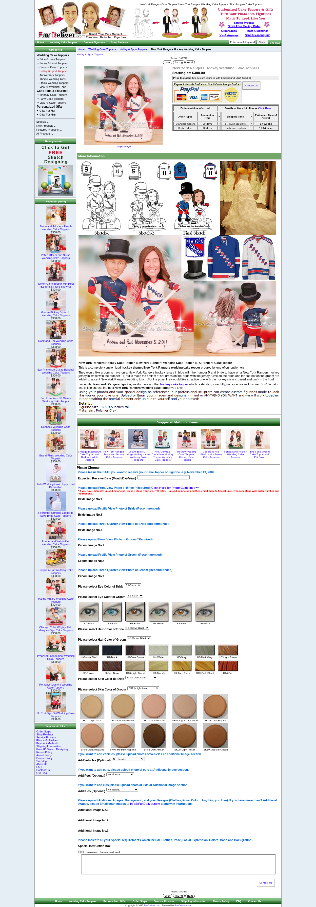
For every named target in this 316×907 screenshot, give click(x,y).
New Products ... (46, 125)
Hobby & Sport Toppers (133, 49)
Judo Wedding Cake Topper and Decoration (56, 486)
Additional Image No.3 (93, 831)
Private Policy (44, 758)
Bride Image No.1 (90, 499)
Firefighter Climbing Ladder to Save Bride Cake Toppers (55, 514)
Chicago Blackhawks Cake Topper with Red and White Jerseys (89, 455)
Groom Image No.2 (91, 561)
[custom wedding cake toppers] (82, 39)
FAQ (39, 767)
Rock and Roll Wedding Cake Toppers (55, 342)
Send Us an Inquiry (257, 35)
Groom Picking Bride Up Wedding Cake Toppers (55, 314)
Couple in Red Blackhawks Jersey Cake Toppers (211, 454)
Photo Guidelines (257, 30)
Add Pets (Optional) (91, 776)
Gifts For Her (47, 110)
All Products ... (45, 133)
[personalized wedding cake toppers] (172, 38)
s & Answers (228, 35)
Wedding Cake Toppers (64, 42)
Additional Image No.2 (93, 820)
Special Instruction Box (94, 846)
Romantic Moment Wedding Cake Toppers (55, 686)
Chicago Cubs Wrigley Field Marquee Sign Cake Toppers (56, 629)
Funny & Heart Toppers (54, 63)
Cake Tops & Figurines (52, 90)
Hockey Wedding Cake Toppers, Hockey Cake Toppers (187, 455)
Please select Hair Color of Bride (101, 629)
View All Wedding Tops (53, 86)
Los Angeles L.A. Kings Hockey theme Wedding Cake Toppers (138, 455)
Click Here (264, 108)
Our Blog (41, 772)
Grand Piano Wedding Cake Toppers (55, 457)
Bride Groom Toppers (52, 59)
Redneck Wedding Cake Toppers (55, 428)
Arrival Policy (44, 755)
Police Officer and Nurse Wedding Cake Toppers (55, 256)
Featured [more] (56, 201)
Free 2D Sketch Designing (52, 749)
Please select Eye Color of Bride (100, 586)
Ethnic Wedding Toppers (54, 82)
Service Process (46, 737)
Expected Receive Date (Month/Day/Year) (107, 478)
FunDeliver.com (152, 905)
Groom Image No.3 (91, 576)
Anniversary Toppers (52, 75)
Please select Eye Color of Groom (101, 597)
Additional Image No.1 (93, 810)
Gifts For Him (48, 114)
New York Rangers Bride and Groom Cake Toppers (113, 454)
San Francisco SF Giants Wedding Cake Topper (55, 400)
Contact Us (43, 770)
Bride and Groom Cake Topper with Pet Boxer (260, 454)
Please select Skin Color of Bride (101, 679)
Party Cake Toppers (52, 98)
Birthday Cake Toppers (53, 94)
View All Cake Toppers (53, 102)
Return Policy (44, 752)
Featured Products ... (49, 129)
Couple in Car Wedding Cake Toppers (56, 571)
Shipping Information (48, 746)
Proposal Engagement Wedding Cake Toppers (56, 657)
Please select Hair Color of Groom (102, 640)
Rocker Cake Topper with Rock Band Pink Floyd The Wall (56, 285)
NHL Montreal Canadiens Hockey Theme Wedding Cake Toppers (162, 455)
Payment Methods (47, 743)
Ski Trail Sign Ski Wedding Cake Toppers (56, 715)
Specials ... (42, 121)
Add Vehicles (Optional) (94, 760)
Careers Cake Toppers (53, 67)
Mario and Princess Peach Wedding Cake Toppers (56, 228)
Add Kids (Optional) (91, 791)
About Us (41, 764)
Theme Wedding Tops (53, 79)
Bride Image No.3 (90, 530)
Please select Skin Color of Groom (102, 689)
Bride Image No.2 (90, 514)
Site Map (275, 42)
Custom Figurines (94, 42)
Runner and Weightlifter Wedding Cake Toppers (56, 543)
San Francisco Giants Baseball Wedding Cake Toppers (55, 371)
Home (40, 42)
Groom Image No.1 (91, 545)
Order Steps (229, 30)
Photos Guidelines (47, 740)
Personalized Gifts (49, 106)
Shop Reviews (119, 42)
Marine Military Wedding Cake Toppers (56, 600)
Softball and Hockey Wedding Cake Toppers (235, 454)
